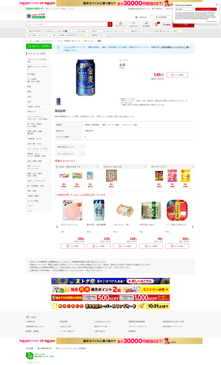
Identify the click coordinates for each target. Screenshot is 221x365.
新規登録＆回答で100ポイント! (139, 9)
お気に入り (133, 26)
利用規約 (132, 331)
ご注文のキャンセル (102, 322)
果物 (29, 92)
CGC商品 (31, 74)
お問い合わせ (99, 331)
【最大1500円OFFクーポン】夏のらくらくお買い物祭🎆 (47, 31)
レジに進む (183, 24)
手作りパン (31, 112)
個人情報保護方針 (44, 348)
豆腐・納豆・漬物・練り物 (35, 132)
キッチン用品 (32, 201)
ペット (30, 211)
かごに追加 (178, 75)
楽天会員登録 (161, 17)
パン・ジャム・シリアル (37, 149)
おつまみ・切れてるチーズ (68, 167)
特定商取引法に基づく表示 (173, 322)
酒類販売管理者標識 (137, 322)
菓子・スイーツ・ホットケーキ (34, 167)
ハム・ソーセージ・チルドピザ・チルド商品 (37, 118)
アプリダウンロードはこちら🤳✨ (114, 31)
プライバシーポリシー (138, 326)
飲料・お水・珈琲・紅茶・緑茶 (35, 174)
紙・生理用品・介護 (35, 186)
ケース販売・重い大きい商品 (33, 80)
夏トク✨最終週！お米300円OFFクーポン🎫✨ (69, 35)
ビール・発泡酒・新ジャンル (69, 41)
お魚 (29, 102)
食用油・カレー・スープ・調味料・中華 (36, 155)
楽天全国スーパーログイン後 (175, 47)
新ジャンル (88, 41)
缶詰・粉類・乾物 (34, 161)
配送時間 (63, 322)
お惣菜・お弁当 (33, 107)
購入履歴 (146, 26)
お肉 (29, 97)
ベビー (30, 206)
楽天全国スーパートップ (173, 326)
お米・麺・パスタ (34, 144)
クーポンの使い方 (67, 331)
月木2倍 (94, 31)
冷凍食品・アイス (34, 139)
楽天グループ (170, 9)
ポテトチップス (158, 167)
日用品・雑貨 (32, 196)
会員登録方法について (35, 326)
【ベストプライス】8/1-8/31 (37, 60)
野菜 (29, 86)
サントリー (123, 60)
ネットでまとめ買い (79, 31)
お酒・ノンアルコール (44, 41)
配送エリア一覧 (100, 326)
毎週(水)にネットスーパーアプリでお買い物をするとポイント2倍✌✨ (155, 31)
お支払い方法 (65, 326)
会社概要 (29, 348)
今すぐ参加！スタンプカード (38, 35)
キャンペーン (121, 26)
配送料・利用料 (32, 331)
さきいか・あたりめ (112, 167)
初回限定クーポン (97, 35)
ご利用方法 (142, 17)
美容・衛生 (31, 191)
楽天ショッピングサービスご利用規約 (71, 348)
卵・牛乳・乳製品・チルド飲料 (35, 125)
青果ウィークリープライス (37, 68)
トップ (28, 41)
